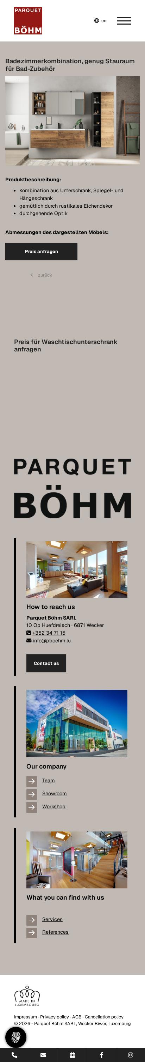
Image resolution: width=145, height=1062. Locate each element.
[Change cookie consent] (15, 1037)
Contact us (46, 663)
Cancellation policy (104, 1017)
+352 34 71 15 (48, 633)
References (55, 932)
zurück (44, 275)
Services (52, 919)
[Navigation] (118, 21)
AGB (77, 1017)
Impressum (25, 1017)
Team (48, 780)
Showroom (54, 793)
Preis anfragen (41, 251)
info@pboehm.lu (52, 640)
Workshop (53, 806)
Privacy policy (54, 1017)
